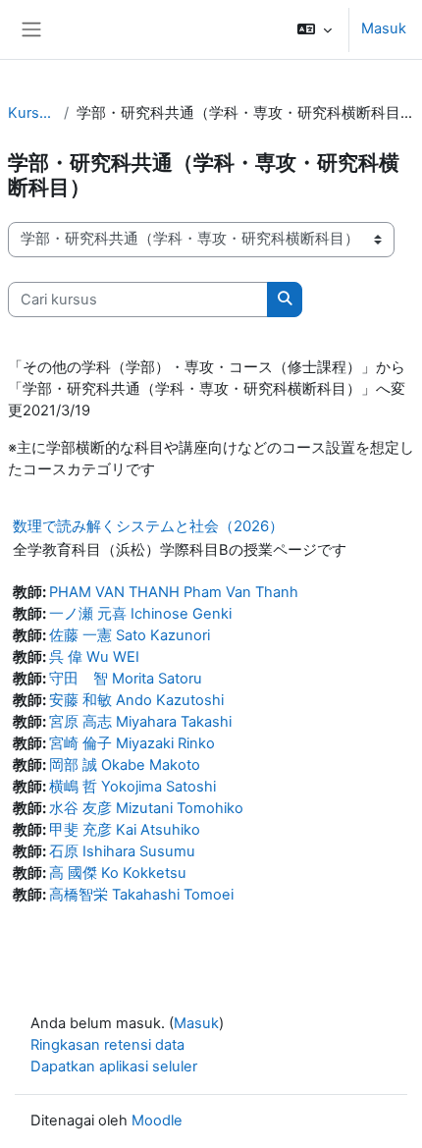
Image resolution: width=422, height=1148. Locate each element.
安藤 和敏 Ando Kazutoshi (136, 700)
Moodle (157, 1120)
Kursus (32, 113)
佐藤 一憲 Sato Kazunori (129, 635)
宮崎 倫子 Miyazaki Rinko (132, 743)
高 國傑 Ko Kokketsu (117, 873)
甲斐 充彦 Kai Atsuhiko (124, 830)
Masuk (383, 28)
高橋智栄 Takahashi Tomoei (141, 894)
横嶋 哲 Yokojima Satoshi (132, 786)
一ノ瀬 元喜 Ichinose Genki (140, 614)
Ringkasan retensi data (107, 1045)
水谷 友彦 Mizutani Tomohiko (146, 808)
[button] (314, 29)
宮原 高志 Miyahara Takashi (140, 722)
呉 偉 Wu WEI (94, 657)
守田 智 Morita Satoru (125, 678)
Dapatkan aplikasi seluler (113, 1066)
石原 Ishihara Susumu (122, 851)
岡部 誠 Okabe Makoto (124, 765)
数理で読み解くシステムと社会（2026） (148, 526)
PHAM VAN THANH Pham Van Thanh (173, 592)
